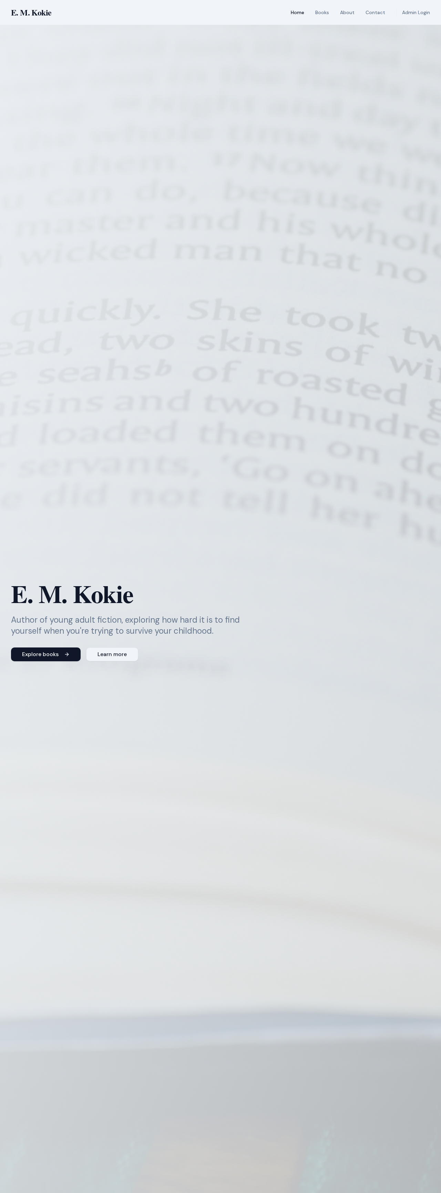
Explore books (40, 654)
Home (297, 12)
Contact (375, 12)
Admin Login (416, 12)
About (347, 12)
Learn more (112, 654)
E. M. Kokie (31, 12)
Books (322, 12)
